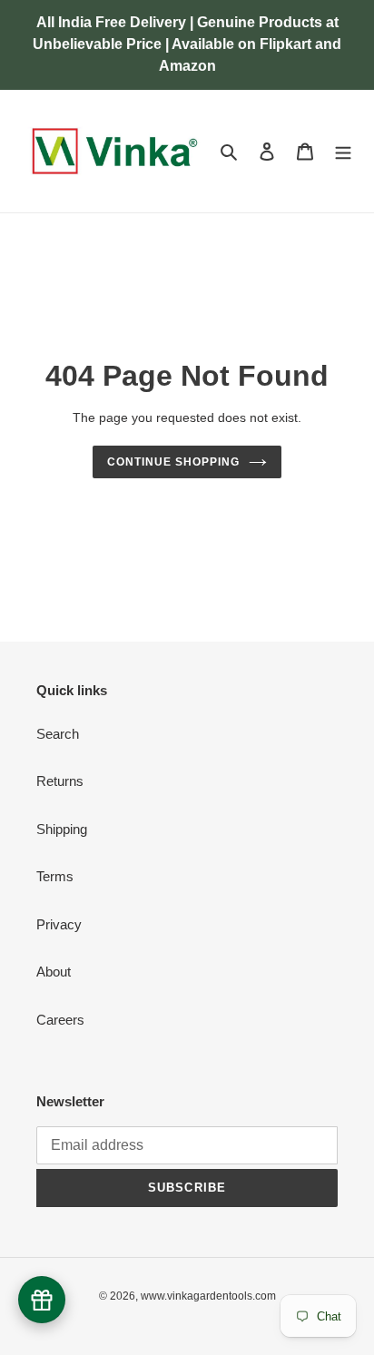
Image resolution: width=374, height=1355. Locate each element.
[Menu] (343, 151)
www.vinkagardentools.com (208, 1296)
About (53, 971)
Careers (60, 1019)
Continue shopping (173, 462)
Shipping (61, 829)
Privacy (59, 924)
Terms (55, 876)
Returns (60, 781)
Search (57, 733)
